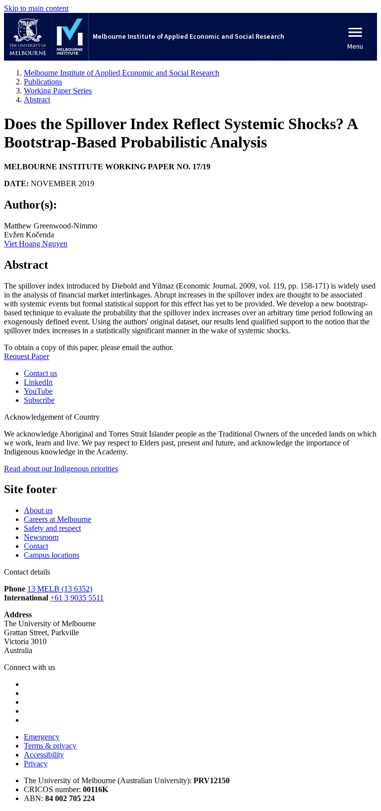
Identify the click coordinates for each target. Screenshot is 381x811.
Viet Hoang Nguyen (35, 243)
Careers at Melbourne (57, 519)
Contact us (40, 373)
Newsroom (41, 537)
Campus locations (51, 555)
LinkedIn (38, 382)
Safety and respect (52, 528)
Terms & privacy (50, 745)
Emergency (42, 737)
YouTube (38, 391)
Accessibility (44, 754)
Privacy (36, 763)
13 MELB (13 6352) (59, 589)
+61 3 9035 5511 (77, 597)
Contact (36, 546)
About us (38, 510)
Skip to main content (36, 8)
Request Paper (26, 356)
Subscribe (39, 400)
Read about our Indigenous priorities (61, 468)
